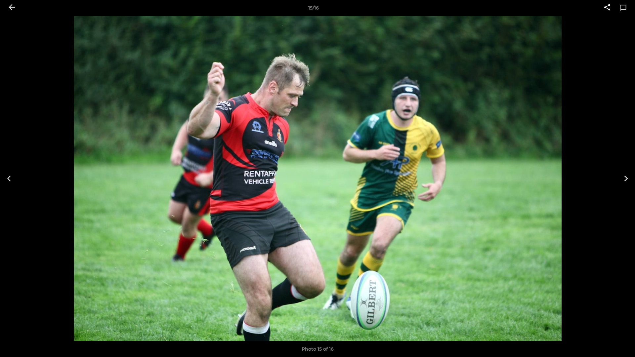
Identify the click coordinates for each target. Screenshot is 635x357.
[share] (607, 8)
